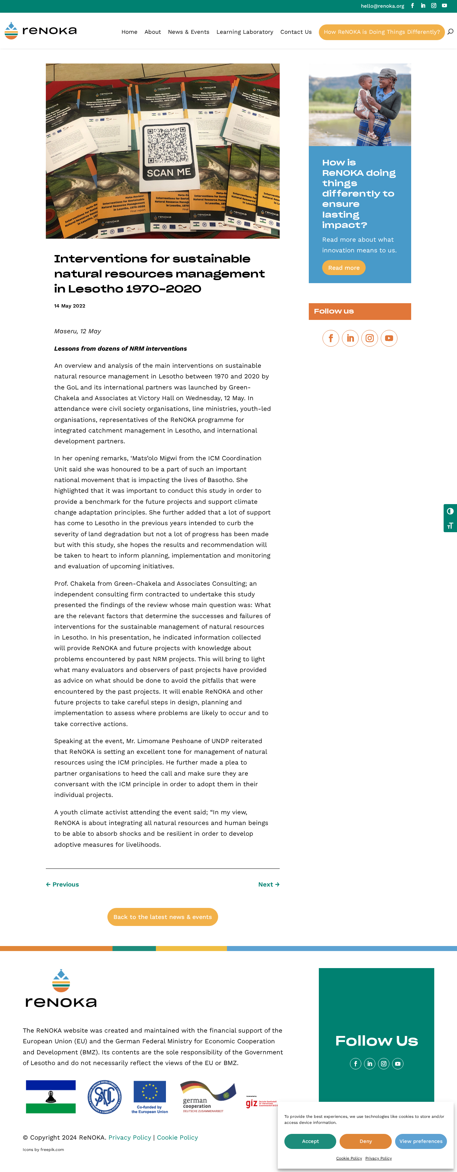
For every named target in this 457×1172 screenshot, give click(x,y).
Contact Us (296, 31)
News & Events (188, 31)
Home (129, 31)
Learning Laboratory (244, 31)
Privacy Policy (378, 1158)
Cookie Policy (349, 1158)
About (153, 31)
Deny (366, 1141)
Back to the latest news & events (162, 916)
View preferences (421, 1141)
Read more (344, 267)
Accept (310, 1141)
